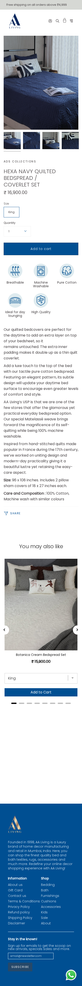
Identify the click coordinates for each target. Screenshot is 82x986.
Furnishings (50, 895)
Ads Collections (20, 161)
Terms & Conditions (24, 901)
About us (15, 884)
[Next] (77, 630)
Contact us (17, 895)
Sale (44, 917)
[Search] (57, 21)
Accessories (51, 906)
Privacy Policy (19, 906)
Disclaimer (16, 923)
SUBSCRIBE (20, 967)
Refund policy (19, 912)
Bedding (48, 884)
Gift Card (15, 890)
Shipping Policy (20, 917)
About (46, 923)
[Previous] (4, 630)
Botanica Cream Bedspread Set (41, 655)
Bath (45, 890)
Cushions (48, 901)
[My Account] (50, 21)
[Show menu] (71, 20)
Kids (44, 912)
